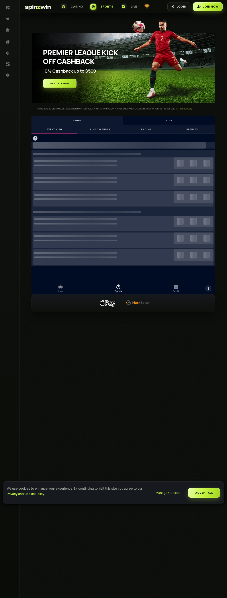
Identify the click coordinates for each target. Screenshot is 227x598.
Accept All (204, 492)
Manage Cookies (168, 493)
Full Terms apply (184, 108)
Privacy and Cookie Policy (25, 494)
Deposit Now (60, 83)
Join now (210, 6)
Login (181, 6)
